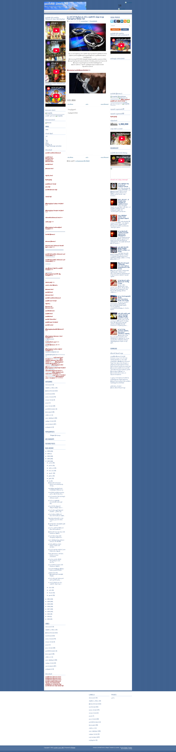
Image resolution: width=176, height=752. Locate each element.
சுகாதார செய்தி (49, 400)
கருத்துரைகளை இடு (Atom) (82, 161)
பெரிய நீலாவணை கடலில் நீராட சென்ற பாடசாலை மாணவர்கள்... (56, 555)
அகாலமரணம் (48, 384)
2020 (48, 601)
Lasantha (117, 747)
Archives (125, 29)
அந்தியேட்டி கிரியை (50, 387)
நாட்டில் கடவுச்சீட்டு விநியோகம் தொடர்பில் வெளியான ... (56, 528)
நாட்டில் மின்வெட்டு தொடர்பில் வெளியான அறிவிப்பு (55, 565)
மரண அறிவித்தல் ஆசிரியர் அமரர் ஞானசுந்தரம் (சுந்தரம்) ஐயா (123, 217)
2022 (48, 461)
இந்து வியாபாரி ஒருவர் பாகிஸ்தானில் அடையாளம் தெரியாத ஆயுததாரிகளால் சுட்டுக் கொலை (124, 265)
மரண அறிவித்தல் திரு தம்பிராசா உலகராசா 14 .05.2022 (56, 540)
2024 (48, 456)
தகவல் (47, 403)
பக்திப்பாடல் (48, 415)
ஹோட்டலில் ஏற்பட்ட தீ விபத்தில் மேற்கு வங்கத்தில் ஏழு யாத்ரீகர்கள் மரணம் (123, 202)
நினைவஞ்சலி (48, 412)
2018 (48, 606)
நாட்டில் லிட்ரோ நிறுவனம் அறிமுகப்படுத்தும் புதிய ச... (55, 506)
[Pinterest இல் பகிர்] (75, 100)
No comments (93, 21)
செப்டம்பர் (51, 470)
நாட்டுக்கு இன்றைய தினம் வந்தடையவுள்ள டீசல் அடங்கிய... (54, 545)
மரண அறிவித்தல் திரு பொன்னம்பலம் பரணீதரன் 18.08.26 (123, 185)
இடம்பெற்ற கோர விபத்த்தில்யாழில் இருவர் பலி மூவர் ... (56, 524)
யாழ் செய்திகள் (49, 424)
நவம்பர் (51, 465)
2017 (48, 609)
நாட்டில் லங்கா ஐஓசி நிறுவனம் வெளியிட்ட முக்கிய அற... (55, 510)
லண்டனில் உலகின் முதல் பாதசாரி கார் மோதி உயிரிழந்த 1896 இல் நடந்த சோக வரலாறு (124, 315)
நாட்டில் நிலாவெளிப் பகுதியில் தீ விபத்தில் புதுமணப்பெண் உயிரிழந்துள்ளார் (123, 233)
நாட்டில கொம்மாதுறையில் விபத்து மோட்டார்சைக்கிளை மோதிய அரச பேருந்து (124, 298)
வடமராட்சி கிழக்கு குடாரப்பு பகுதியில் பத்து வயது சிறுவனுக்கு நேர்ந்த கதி (85, 17)
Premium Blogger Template (126, 747)
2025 (48, 453)
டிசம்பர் (51, 463)
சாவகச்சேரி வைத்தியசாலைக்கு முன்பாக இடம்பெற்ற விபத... (56, 493)
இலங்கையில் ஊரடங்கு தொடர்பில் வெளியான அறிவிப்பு (56, 532)
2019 (48, 604)
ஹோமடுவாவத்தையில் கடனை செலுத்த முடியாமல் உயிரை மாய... (55, 519)
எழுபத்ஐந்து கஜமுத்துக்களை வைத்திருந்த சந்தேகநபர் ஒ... (56, 489)
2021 (48, 599)
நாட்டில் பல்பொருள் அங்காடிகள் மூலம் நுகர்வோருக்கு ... (56, 579)
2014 (48, 616)
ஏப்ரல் (50, 587)
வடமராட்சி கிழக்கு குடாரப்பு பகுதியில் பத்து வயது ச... (55, 583)
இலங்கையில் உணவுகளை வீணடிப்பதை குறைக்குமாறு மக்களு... (55, 484)
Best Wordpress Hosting (126, 748)
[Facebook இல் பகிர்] (73, 100)
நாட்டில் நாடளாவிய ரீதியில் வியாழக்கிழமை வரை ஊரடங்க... (54, 560)
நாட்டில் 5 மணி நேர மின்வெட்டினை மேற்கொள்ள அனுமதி (56, 550)
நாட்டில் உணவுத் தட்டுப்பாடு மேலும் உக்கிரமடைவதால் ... (56, 497)
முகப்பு (87, 104)
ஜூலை (51, 476)
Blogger (52, 435)
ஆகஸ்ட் (51, 473)
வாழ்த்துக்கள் (48, 427)
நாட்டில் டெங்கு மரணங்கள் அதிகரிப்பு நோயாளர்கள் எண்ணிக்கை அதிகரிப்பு (124, 331)
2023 (48, 458)
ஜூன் (50, 478)
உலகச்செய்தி (48, 394)
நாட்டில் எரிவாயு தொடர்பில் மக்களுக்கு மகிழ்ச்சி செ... (55, 536)
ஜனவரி (51, 595)
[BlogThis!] (69, 100)
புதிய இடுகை (70, 104)
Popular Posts (115, 29)
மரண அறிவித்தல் (49, 418)
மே (50, 481)
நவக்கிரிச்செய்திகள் (50, 409)
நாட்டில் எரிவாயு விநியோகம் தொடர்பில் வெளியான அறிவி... (56, 514)
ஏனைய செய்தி (49, 397)
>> (120, 100)
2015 (48, 614)
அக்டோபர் (51, 468)
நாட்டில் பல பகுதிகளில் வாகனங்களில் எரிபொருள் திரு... (55, 502)
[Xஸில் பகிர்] (71, 100)
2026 (48, 451)
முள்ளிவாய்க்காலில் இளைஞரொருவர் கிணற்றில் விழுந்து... (55, 574)
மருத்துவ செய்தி (49, 421)
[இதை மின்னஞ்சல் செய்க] (68, 100)
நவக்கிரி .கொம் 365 (56, 3)
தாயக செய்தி (48, 406)
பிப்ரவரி (51, 592)
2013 (48, 619)
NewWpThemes (101, 747)
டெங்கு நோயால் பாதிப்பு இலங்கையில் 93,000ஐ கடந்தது (124, 282)
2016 (48, 611)
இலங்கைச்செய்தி (49, 391)
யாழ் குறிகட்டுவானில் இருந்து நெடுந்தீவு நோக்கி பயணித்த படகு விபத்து (124, 249)
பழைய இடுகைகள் (105, 104)
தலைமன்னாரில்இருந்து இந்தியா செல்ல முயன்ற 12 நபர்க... (56, 569)
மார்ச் (50, 590)
